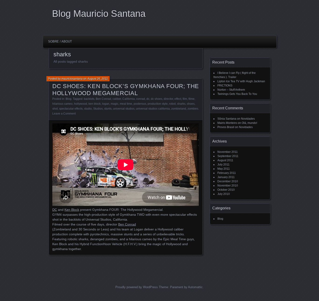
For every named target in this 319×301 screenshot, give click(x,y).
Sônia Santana (226, 118)
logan (105, 103)
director (168, 98)
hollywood (80, 103)
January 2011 (226, 177)
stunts (108, 108)
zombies (193, 108)
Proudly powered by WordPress (136, 287)
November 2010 (227, 185)
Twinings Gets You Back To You (237, 94)
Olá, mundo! (249, 123)
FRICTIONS (224, 85)
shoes (191, 103)
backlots (89, 98)
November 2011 (227, 152)
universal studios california (153, 108)
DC (54, 209)
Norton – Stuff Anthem (231, 89)
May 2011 (223, 168)
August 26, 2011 (97, 78)
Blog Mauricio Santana (98, 13)
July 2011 (223, 164)
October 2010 (226, 189)
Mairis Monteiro (227, 123)
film (185, 98)
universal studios (124, 108)
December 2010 (227, 181)
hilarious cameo (62, 103)
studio (88, 108)
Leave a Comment (64, 113)
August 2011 (225, 160)
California (128, 98)
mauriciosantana (72, 78)
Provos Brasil (225, 127)
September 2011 (227, 156)
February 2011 (226, 173)
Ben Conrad (103, 98)
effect (177, 98)
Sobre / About (60, 41)
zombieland (178, 108)
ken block (95, 103)
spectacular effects (71, 108)
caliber (117, 98)
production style (158, 103)
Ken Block (71, 209)
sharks (181, 103)
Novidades (248, 118)
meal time (126, 103)
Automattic (195, 287)
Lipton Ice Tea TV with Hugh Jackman (241, 81)
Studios (98, 108)
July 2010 (223, 194)
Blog (68, 98)
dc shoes (156, 98)
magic (114, 103)
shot (55, 108)
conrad (140, 98)
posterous (140, 103)
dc (147, 98)
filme (191, 98)
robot (172, 103)
